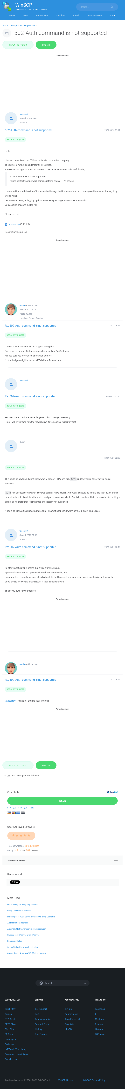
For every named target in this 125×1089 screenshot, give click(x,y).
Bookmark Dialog (14, 941)
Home (12, 15)
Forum (113, 15)
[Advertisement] (62, 80)
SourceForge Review (16, 860)
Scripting (9, 1044)
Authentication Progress (17, 923)
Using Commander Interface (19, 910)
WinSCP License (66, 1080)
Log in (46, 45)
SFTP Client (10, 1024)
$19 (9, 807)
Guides (8, 1014)
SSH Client (10, 1029)
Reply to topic (18, 45)
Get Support (41, 1009)
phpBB (68, 1029)
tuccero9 (24, 114)
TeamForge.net (72, 1019)
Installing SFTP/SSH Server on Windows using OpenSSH (31, 916)
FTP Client (10, 1019)
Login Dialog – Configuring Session (22, 904)
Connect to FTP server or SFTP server (23, 935)
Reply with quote (15, 139)
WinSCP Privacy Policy (94, 1080)
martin (22, 305)
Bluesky (99, 1024)
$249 (31, 807)
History (38, 1029)
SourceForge (71, 1014)
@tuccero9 (10, 700)
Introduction (42, 15)
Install (76, 15)
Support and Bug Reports (23, 25)
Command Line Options (16, 1054)
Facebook (100, 1009)
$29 (14, 807)
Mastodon (100, 1019)
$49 (20, 807)
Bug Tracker (41, 1034)
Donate (62, 800)
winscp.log (14, 224)
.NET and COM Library (16, 1049)
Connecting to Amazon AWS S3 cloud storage (26, 953)
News (25, 15)
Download (60, 15)
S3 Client (9, 1034)
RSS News (100, 1034)
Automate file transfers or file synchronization (26, 929)
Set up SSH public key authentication (22, 947)
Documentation (94, 15)
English (48, 983)
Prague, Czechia (35, 318)
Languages (10, 1039)
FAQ (37, 1014)
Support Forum (42, 1024)
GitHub (68, 1009)
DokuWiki (69, 1024)
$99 (25, 807)
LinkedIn (99, 1029)
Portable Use (11, 1059)
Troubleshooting (43, 1019)
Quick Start (10, 1009)
